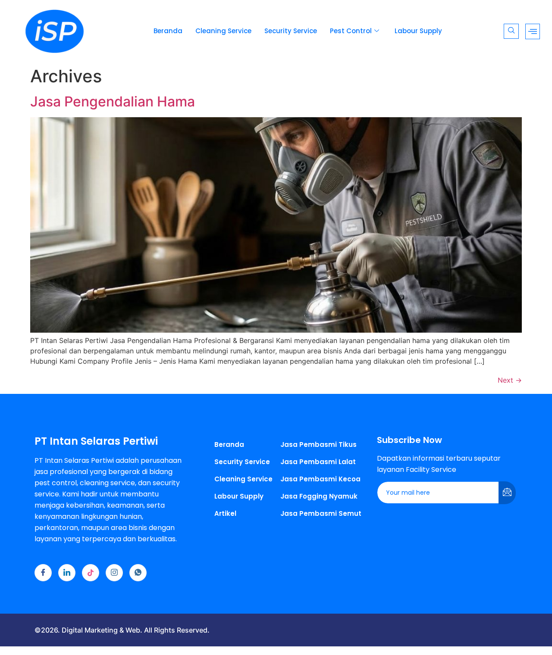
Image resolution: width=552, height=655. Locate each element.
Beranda (168, 30)
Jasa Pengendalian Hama (112, 101)
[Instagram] (114, 572)
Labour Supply (418, 30)
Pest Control (351, 30)
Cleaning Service (223, 30)
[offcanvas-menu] (532, 31)
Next (510, 380)
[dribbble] (90, 572)
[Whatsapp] (138, 572)
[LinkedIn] (66, 572)
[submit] (507, 492)
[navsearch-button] (511, 31)
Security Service (290, 30)
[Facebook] (43, 572)
